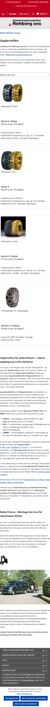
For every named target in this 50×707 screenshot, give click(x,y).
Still (3, 447)
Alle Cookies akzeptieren (25, 704)
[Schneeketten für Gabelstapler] (12, 297)
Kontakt (12, 14)
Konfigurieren (11, 698)
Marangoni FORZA (9, 106)
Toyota (24, 447)
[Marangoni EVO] (12, 160)
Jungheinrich (15, 447)
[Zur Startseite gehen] (25, 22)
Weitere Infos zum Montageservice (19, 55)
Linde (7, 447)
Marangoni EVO (8, 172)
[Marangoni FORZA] (12, 93)
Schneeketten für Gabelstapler (15, 311)
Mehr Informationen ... (25, 694)
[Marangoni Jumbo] (13, 228)
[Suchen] (32, 14)
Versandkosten (28, 680)
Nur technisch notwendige (34, 698)
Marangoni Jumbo (9, 241)
